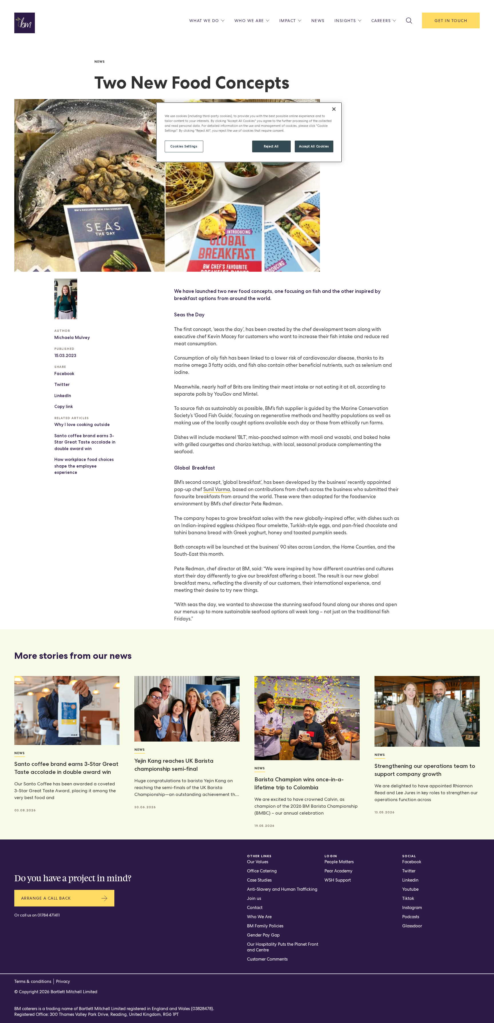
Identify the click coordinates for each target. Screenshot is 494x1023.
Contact (254, 907)
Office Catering (262, 871)
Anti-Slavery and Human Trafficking (282, 889)
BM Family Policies (265, 926)
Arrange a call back (46, 898)
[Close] (334, 109)
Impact (287, 20)
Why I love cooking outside (82, 424)
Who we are (249, 20)
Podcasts (410, 917)
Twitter (62, 384)
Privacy (63, 981)
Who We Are (259, 917)
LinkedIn (62, 395)
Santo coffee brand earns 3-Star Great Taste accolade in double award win (84, 442)
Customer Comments (267, 959)
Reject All (271, 146)
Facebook (64, 373)
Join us (254, 898)
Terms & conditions (32, 981)
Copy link (63, 406)
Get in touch (451, 20)
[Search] (409, 20)
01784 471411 (48, 915)
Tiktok (408, 898)
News (318, 20)
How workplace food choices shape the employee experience (84, 466)
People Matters (339, 862)
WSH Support (337, 880)
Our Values (257, 862)
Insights (345, 20)
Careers (381, 20)
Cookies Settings (183, 146)
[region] (249, 132)
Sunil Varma (216, 489)
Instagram (412, 907)
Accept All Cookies (314, 146)
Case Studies (259, 880)
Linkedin (410, 880)
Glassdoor (412, 926)
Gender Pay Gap (263, 935)
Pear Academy (338, 871)
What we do (204, 20)
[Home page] (24, 23)
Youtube (410, 889)
